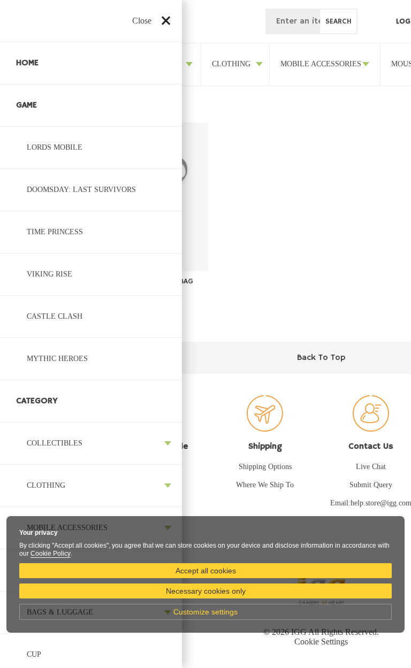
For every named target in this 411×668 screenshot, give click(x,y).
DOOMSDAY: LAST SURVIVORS (81, 190)
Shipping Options (265, 467)
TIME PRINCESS (55, 232)
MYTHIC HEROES (57, 359)
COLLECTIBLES (54, 443)
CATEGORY (37, 401)
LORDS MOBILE (54, 147)
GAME (26, 105)
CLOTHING (46, 485)
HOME (27, 63)
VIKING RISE (49, 274)
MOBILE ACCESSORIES (320, 64)
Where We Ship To (265, 485)
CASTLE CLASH (54, 316)
